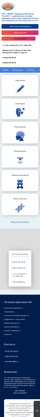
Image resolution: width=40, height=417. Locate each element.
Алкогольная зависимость (13, 308)
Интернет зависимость (12, 331)
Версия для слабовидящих (20, 26)
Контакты (31, 70)
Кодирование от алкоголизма (14, 319)
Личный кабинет (20, 38)
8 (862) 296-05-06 (9, 63)
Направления (17, 70)
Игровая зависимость (11, 327)
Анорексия (7, 334)
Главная (5, 70)
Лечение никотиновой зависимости (16, 315)
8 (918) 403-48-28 (9, 57)
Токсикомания (9, 312)
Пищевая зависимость (12, 323)
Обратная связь (20, 33)
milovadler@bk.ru (18, 282)
